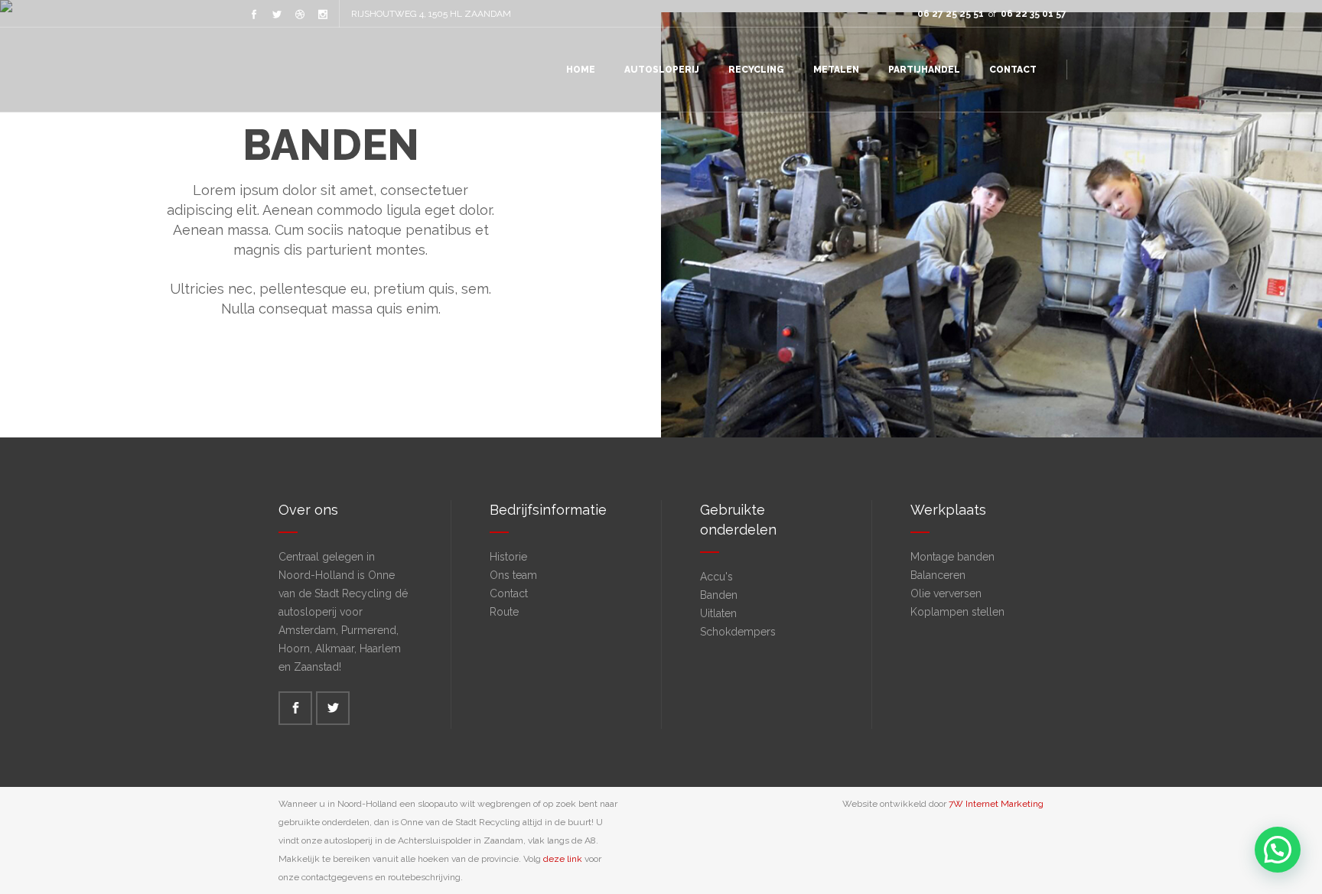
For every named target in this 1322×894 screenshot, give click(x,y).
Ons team (513, 575)
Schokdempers (738, 632)
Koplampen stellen (957, 612)
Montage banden (952, 557)
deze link (562, 858)
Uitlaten (718, 613)
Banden (719, 595)
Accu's (716, 577)
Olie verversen (946, 593)
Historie (508, 557)
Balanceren (937, 575)
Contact (509, 593)
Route (504, 612)
